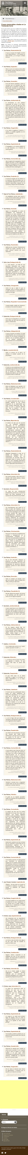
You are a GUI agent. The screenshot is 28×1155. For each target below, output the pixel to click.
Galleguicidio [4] (15, 331)
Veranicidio (14, 81)
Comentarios (6, 1136)
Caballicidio (14, 689)
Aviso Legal (5, 1139)
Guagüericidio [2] (15, 898)
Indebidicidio (19, 194)
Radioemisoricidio (16, 384)
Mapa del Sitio (6, 1140)
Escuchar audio (23, 63)
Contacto (5, 1138)
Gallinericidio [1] (15, 625)
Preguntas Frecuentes (8, 1135)
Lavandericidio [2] (13, 350)
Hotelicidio (14, 557)
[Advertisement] (14, 1094)
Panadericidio (15, 730)
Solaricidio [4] (14, 968)
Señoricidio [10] (15, 474)
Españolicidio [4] (15, 144)
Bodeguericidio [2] (15, 262)
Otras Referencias (10, 18)
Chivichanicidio (15, 531)
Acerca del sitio (6, 1133)
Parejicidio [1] (14, 176)
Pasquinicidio (14, 673)
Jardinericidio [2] (14, 606)
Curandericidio (15, 398)
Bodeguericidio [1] (16, 715)
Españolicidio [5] (15, 1031)
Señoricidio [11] (15, 505)
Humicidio (14, 209)
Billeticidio (13, 657)
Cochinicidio (12, 644)
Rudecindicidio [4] (16, 451)
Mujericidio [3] (15, 420)
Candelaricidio (15, 952)
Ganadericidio (15, 1046)
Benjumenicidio (14, 489)
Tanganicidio (14, 128)
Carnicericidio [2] (15, 857)
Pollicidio (13, 794)
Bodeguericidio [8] (15, 316)
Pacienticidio (14, 245)
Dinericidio (14, 576)
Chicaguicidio (15, 285)
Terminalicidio (15, 809)
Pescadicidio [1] (15, 591)
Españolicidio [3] (16, 916)
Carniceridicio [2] (15, 159)
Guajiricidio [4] (20, 882)
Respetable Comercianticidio (19, 302)
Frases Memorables (7, 21)
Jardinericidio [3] (15, 100)
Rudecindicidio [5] (16, 50)
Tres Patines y (10, 3)
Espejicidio (14, 66)
